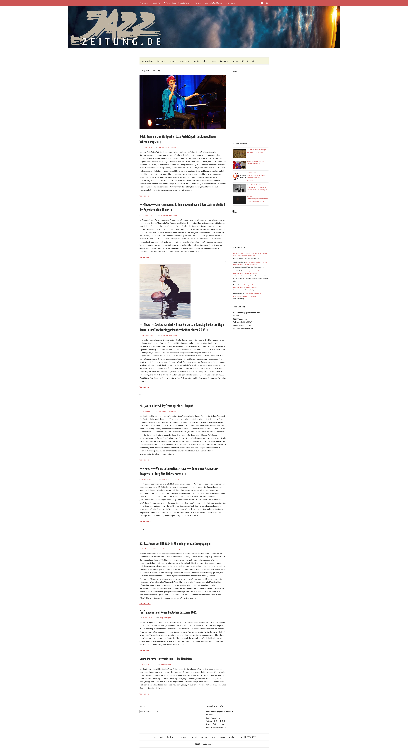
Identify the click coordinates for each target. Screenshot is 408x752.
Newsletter (156, 3)
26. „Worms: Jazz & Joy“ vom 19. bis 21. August (166, 406)
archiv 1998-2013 (240, 61)
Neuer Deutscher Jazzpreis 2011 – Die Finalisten (166, 659)
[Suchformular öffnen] (253, 60)
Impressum (230, 3)
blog (205, 61)
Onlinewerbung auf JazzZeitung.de (177, 3)
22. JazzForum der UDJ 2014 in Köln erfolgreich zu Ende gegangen (175, 544)
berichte (161, 61)
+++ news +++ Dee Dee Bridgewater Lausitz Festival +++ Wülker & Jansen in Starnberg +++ (257, 187)
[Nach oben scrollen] (404, 748)
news (213, 61)
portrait (183, 61)
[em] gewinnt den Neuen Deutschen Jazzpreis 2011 (168, 612)
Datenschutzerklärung (213, 3)
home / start (147, 61)
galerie (196, 61)
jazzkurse (224, 61)
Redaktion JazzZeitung (167, 147)
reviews (172, 61)
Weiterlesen (144, 196)
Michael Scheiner (238, 253)
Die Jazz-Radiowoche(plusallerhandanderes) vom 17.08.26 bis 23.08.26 (257, 198)
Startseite (144, 3)
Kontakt (198, 3)
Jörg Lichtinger (165, 618)
